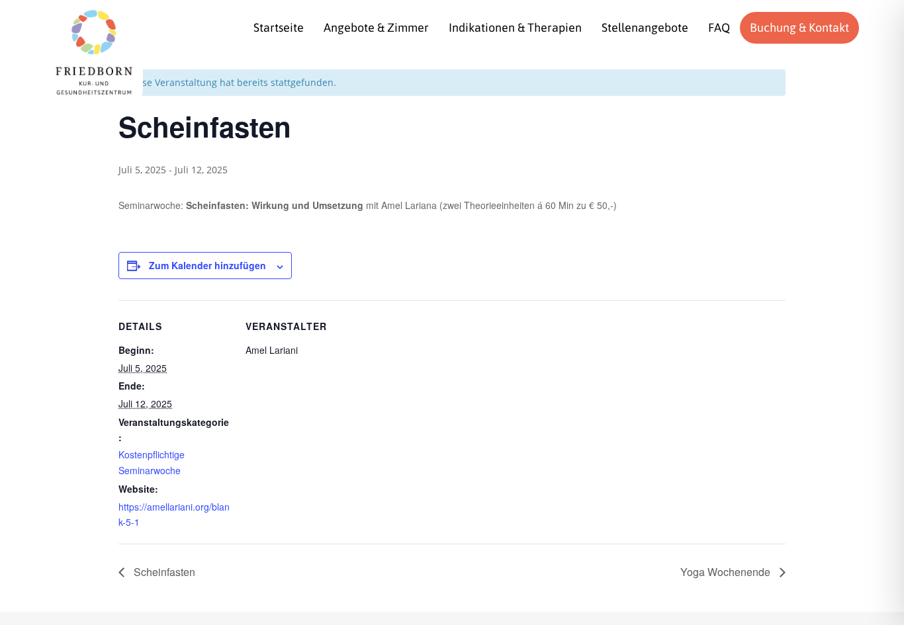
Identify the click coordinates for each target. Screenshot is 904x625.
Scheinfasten (163, 571)
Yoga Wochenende (726, 571)
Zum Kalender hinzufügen (207, 265)
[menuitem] (279, 28)
